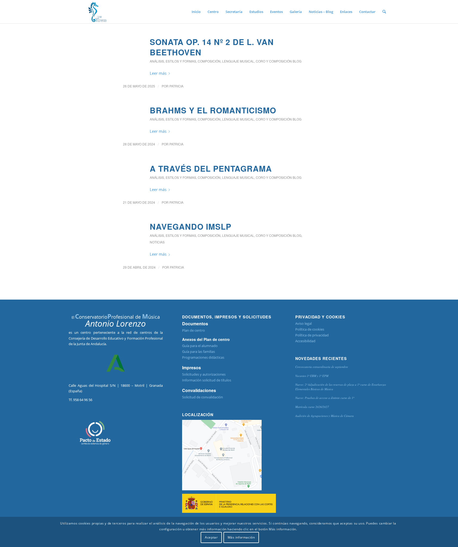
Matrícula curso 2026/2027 (312, 407)
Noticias (157, 242)
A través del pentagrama (211, 168)
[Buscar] (384, 11)
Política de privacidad (312, 335)
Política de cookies (309, 329)
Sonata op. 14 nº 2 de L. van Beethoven (212, 47)
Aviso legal (303, 323)
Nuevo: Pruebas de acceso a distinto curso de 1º (324, 398)
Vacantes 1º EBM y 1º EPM (311, 376)
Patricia (176, 86)
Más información (241, 537)
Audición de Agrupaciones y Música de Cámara (324, 416)
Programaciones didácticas (203, 357)
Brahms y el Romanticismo (213, 110)
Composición (209, 61)
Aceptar (211, 537)
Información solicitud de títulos (206, 380)
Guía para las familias (198, 351)
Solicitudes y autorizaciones (204, 374)
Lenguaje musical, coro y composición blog (261, 61)
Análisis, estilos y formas (173, 61)
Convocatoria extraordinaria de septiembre (321, 367)
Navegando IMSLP (190, 226)
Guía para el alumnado (200, 345)
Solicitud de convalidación (202, 397)
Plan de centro (193, 330)
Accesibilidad (305, 341)
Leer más (158, 73)
